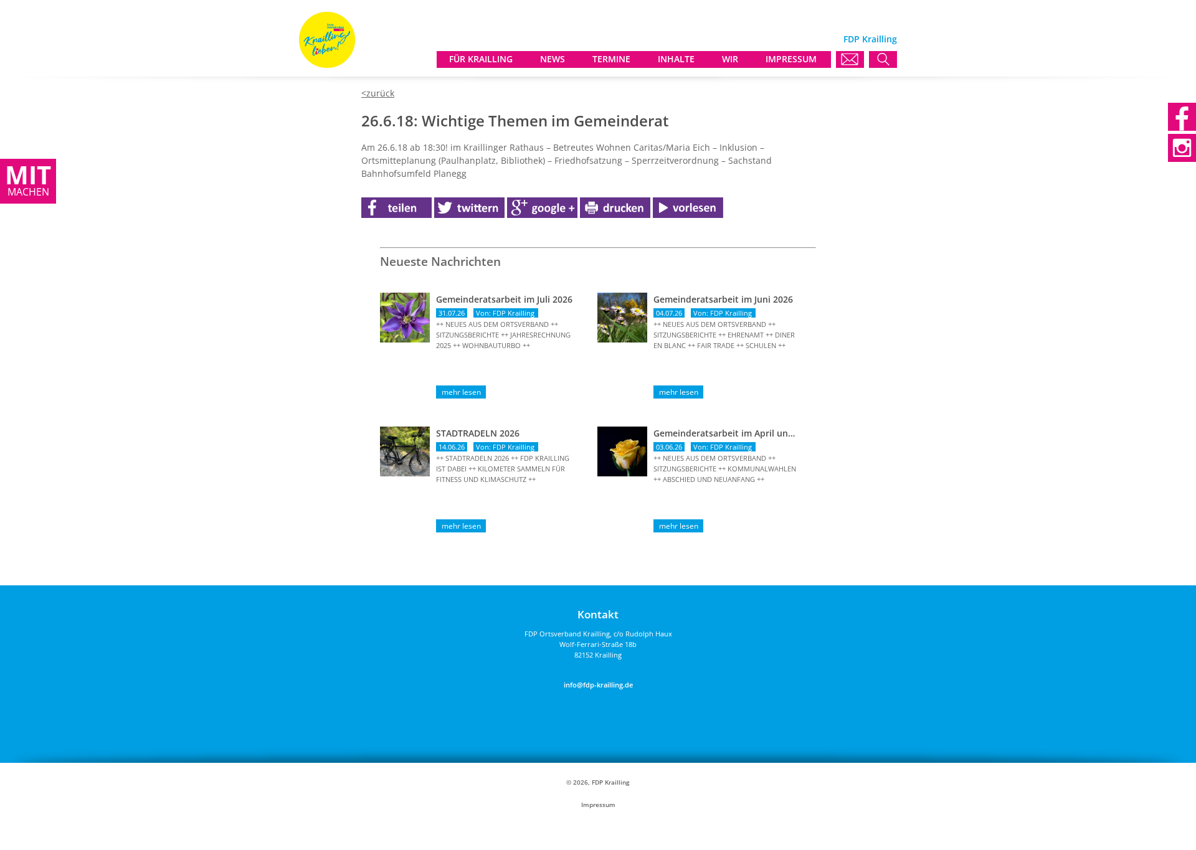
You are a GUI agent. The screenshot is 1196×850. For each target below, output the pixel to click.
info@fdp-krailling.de (598, 684)
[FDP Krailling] (327, 64)
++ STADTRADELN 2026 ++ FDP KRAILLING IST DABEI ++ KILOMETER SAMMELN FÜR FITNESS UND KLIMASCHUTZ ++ (502, 468)
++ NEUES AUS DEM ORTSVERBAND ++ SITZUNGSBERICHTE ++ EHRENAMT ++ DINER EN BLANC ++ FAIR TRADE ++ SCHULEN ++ (724, 334)
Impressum (598, 805)
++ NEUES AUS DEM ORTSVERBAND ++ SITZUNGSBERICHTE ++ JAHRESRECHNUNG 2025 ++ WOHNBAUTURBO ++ (503, 334)
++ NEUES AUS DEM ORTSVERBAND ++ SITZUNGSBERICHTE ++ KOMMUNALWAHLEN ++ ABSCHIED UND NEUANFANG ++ (724, 468)
